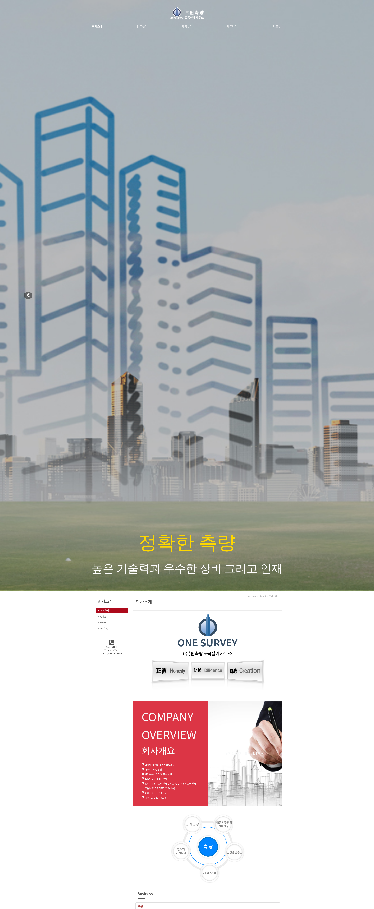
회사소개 (97, 26)
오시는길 (104, 628)
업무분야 (142, 26)
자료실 (277, 26)
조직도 (103, 622)
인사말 (103, 616)
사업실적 (187, 26)
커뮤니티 (232, 26)
